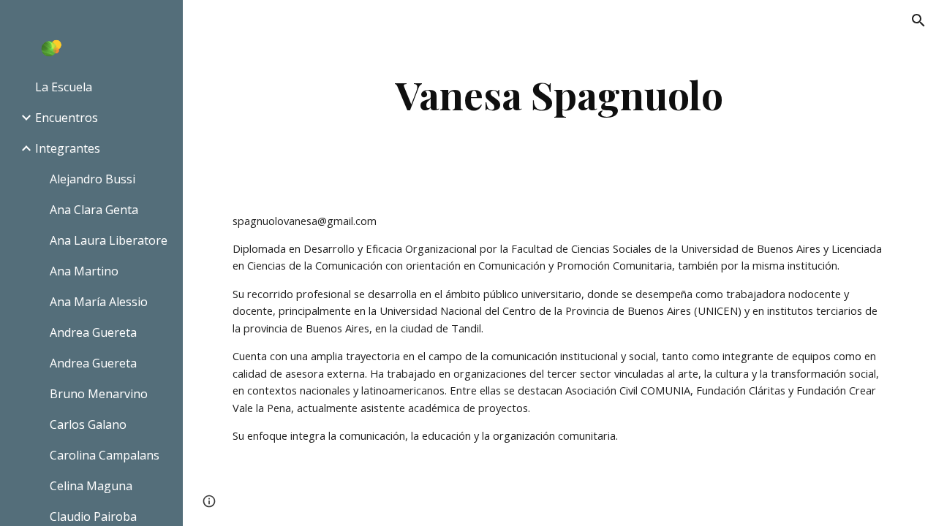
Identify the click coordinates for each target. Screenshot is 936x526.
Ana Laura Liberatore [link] (108, 240)
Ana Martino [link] (84, 271)
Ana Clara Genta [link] (94, 210)
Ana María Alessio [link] (99, 302)
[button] (918, 20)
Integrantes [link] (67, 148)
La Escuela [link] (63, 87)
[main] (560, 94)
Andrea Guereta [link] (93, 332)
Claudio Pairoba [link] (93, 516)
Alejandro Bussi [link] (92, 179)
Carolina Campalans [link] (104, 455)
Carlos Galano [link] (88, 424)
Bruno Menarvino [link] (99, 394)
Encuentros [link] (66, 118)
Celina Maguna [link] (91, 486)
